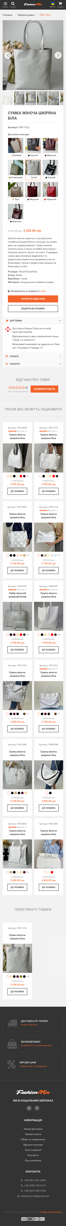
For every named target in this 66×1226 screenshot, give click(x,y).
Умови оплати (33, 1134)
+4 (27, 635)
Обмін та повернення (33, 1139)
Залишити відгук (44, 389)
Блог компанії (33, 1150)
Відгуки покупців (33, 1144)
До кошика (17, 491)
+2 (27, 476)
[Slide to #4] (53, 98)
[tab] (33, 320)
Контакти (33, 1155)
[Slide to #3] (42, 98)
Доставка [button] (15, 320)
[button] (5, 5)
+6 (27, 872)
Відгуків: (22, 431)
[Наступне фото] (58, 55)
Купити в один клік (33, 299)
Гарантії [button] (14, 364)
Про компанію (33, 1160)
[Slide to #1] (8, 98)
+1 (27, 714)
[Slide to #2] (31, 98)
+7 (27, 555)
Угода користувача (51, 1212)
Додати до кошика (33, 308)
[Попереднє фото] (7, 55)
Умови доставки (33, 1128)
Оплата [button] (14, 356)
